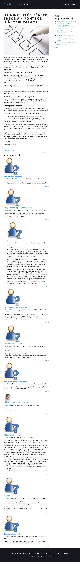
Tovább (56, 47)
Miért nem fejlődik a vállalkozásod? (66, 21)
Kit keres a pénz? (61, 33)
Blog (20, 4)
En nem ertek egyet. (12, 534)
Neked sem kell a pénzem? (64, 32)
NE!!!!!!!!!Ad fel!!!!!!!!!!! (13, 344)
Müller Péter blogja (9, 150)
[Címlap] (8, 4)
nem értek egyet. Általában (15, 381)
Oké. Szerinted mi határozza (17, 402)
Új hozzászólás (45, 152)
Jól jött (7, 496)
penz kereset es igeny (13, 176)
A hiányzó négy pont (12, 435)
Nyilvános (13, 144)
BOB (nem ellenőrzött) (21, 179)
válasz (47, 186)
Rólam (26, 4)
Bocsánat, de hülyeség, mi (16, 307)
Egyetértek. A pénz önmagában (18, 208)
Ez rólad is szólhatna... (63, 25)
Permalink (6, 179)
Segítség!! (59, 30)
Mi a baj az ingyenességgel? (64, 23)
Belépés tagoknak (70, 4)
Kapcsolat (34, 4)
